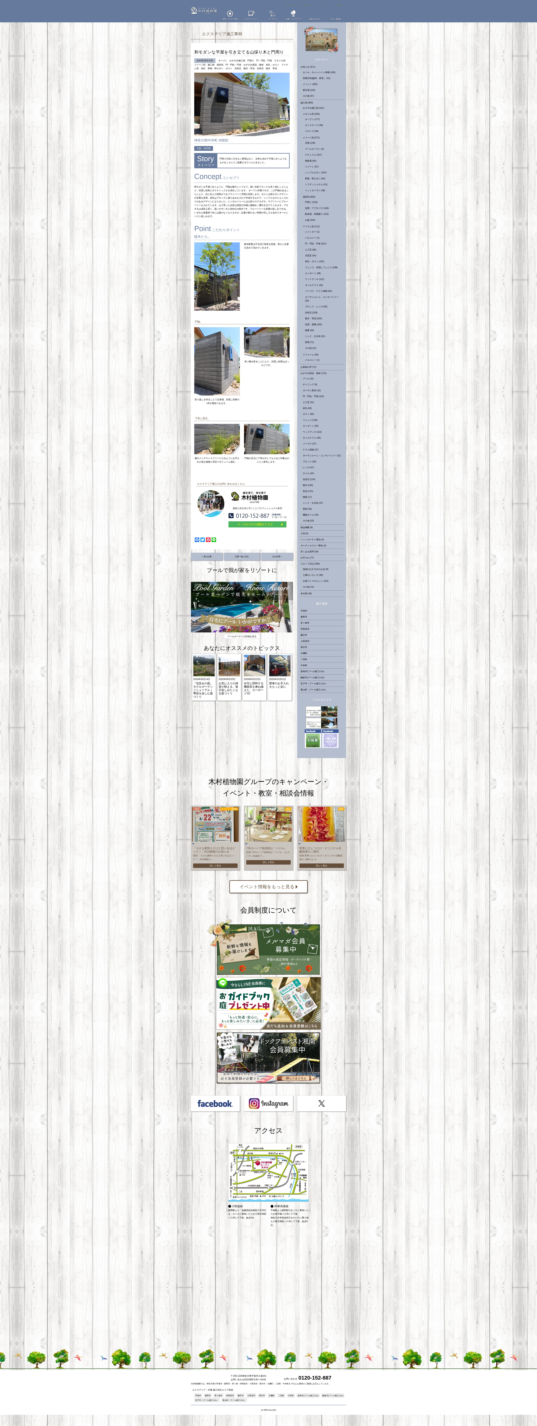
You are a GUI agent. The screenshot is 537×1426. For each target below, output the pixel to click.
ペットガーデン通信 (312, 539)
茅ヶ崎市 (305, 623)
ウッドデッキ (314, 279)
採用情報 (307, 5)
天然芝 (310, 255)
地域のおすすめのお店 (315, 569)
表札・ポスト (272, 65)
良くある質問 (309, 551)
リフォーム (310, 354)
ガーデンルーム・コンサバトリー (322, 299)
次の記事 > (277, 556)
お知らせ (308, 67)
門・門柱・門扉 (264, 60)
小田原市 (305, 641)
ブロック (309, 461)
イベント (310, 84)
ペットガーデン (315, 190)
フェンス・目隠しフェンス (321, 267)
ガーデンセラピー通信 (313, 545)
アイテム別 (311, 226)
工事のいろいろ (313, 575)
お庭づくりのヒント (315, 581)
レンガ (308, 467)
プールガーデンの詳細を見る (241, 636)
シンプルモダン (315, 172)
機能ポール (310, 515)
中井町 (304, 665)
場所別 (220, 65)
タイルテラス (314, 285)
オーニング (310, 384)
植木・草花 (249, 68)
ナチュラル (313, 155)
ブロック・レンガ (316, 306)
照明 (309, 342)
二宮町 (304, 659)
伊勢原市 (305, 629)
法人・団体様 (336, 19)
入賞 (304, 533)
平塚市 (304, 611)
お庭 (310, 220)
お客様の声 (308, 367)
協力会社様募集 (291, 5)
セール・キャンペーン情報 (319, 72)
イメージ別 (199, 65)
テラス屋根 (310, 449)
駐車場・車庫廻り (317, 214)
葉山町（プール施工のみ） (314, 689)
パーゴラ (309, 443)
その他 (308, 96)
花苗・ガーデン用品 (230, 19)
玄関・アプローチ (317, 208)
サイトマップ (323, 5)
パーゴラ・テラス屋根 (318, 291)
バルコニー (312, 238)
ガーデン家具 (312, 390)
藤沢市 (304, 635)
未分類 (306, 593)
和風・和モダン (215, 68)
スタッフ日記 (310, 564)
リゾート (311, 166)
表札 (203, 68)
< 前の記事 (207, 556)
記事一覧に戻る (242, 556)
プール (308, 378)
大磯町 (304, 653)
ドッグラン (272, 19)
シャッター (312, 232)
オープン (222, 60)
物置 (309, 330)
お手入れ (307, 558)
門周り (250, 60)
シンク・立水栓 (315, 336)
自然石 (238, 68)
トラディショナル (316, 184)
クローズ (311, 131)
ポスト (229, 68)
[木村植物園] (204, 10)
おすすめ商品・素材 (253, 65)
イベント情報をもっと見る (267, 886)
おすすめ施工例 (237, 60)
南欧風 (310, 161)
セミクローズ (314, 125)
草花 (275, 68)
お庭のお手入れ (315, 19)
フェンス (310, 420)
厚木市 (304, 647)
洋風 (310, 143)
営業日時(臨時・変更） (316, 78)
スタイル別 (279, 60)
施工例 (211, 65)
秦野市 (304, 617)
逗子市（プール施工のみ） (314, 683)
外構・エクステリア (293, 19)
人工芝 (310, 249)
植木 (268, 68)
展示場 (309, 90)
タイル (308, 473)
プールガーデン (314, 149)
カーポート (313, 273)
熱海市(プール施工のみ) (312, 671)
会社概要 (338, 5)
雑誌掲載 (307, 527)
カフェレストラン (251, 19)
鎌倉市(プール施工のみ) (312, 677)
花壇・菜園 (313, 324)
